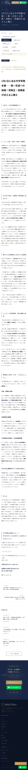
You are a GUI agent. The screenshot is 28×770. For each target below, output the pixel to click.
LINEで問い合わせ (6, 551)
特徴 (2, 735)
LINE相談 (23, 2)
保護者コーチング (7, 43)
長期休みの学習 (16, 50)
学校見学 (14, 47)
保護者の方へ (4, 726)
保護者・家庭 (17, 40)
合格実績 (3, 724)
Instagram (3, 755)
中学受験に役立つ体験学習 (9, 36)
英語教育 (3, 737)
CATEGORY (4, 33)
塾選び (16, 43)
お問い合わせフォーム (14, 682)
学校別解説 (5, 47)
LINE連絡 (23, 767)
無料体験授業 (4, 758)
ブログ (2, 729)
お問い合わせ (15, 2)
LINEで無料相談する (14, 687)
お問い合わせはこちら (21, 763)
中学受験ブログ (6, 40)
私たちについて (4, 721)
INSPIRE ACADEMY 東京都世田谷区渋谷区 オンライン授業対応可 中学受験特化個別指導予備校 (13, 69)
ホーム (2, 718)
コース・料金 (4, 732)
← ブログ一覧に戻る (14, 653)
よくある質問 (4, 740)
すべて (10, 33)
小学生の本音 (6, 50)
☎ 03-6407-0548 (14, 692)
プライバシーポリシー (6, 761)
